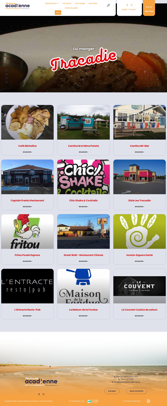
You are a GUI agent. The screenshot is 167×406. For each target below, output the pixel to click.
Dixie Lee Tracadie (139, 200)
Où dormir (67, 3)
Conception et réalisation (132, 401)
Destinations (51, 3)
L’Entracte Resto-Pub (27, 309)
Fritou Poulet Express (27, 255)
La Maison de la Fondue (83, 309)
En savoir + (27, 152)
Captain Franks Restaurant (27, 200)
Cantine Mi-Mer (139, 146)
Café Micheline (27, 146)
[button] (108, 6)
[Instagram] (132, 5)
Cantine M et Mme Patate (83, 146)
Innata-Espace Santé (139, 255)
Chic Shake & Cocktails (83, 200)
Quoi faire (92, 3)
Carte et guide (71, 8)
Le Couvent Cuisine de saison (139, 309)
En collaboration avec (76, 401)
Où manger (80, 3)
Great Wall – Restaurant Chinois (83, 255)
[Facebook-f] (127, 5)
